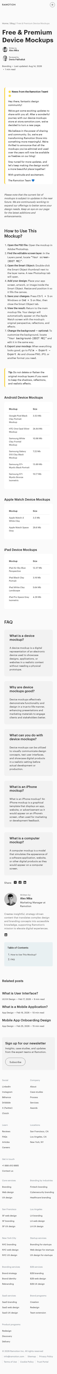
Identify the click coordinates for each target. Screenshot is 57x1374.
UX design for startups (41, 1255)
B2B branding (37, 1273)
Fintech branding (38, 1186)
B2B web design (38, 1278)
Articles (6, 1142)
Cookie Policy (27, 1361)
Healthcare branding (40, 1197)
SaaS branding (9, 1302)
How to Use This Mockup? (23, 954)
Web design (8, 1192)
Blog (12, 23)
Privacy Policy (46, 1356)
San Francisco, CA (39, 1131)
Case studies (36, 1091)
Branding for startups (41, 1244)
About (33, 1086)
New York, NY (37, 1142)
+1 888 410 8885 (10, 1165)
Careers (6, 1147)
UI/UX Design (9, 999)
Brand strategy (9, 1273)
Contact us (7, 1170)
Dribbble (6, 1102)
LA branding (36, 1215)
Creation (34, 1302)
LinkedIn (6, 1086)
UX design (7, 1197)
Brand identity (9, 1278)
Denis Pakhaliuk (17, 60)
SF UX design (8, 1226)
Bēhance (6, 1097)
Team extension (38, 1312)
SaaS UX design (10, 1312)
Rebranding (8, 1283)
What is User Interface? (20, 993)
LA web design (37, 1220)
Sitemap (32, 1356)
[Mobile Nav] (52, 4)
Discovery (7, 1336)
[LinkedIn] (5, 935)
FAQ (13, 959)
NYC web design (10, 1249)
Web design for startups (42, 1249)
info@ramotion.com (14, 1356)
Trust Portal (42, 1361)
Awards (34, 1107)
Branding (6, 66)
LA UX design (36, 1226)
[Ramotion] (8, 4)
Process (34, 1097)
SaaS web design (10, 1307)
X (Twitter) (7, 1107)
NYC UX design (9, 1255)
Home (5, 23)
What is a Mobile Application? (25, 1006)
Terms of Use (10, 1361)
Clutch (5, 1113)
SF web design (9, 1215)
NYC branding (9, 1244)
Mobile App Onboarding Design (26, 1020)
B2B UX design (37, 1283)
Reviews (6, 1131)
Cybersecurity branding (42, 1192)
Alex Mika (14, 50)
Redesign (34, 1307)
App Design (8, 1012)
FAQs (4, 1136)
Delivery (6, 1341)
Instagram (7, 1091)
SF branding (8, 1220)
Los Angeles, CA (38, 1136)
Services (34, 1102)
